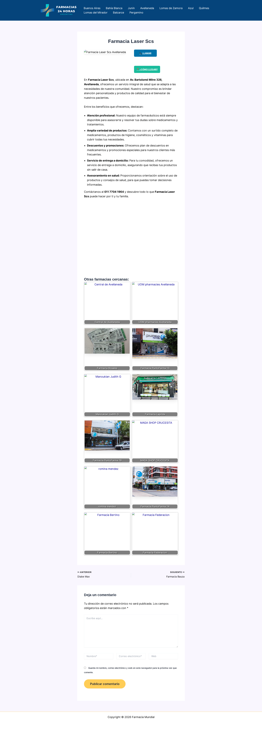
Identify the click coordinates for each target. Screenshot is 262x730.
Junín (131, 8)
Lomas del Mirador (95, 12)
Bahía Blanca (114, 8)
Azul (190, 8)
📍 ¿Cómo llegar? (147, 69)
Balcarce (118, 12)
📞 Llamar (145, 53)
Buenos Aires (92, 8)
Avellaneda (147, 8)
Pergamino (136, 12)
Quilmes (204, 8)
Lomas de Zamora (171, 8)
